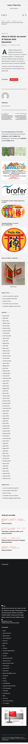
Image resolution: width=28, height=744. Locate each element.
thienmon (4, 45)
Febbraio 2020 (6, 473)
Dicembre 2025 (6, 328)
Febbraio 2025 (6, 350)
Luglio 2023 (5, 383)
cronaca (5, 655)
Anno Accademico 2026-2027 (10, 298)
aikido (4, 630)
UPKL (4, 695)
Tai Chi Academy (7, 688)
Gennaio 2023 (6, 398)
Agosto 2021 (6, 441)
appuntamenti (5, 519)
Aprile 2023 (5, 390)
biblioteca (5, 643)
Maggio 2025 (6, 343)
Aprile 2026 (5, 318)
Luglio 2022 (5, 413)
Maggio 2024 (6, 365)
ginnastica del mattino (8, 663)
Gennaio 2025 (6, 353)
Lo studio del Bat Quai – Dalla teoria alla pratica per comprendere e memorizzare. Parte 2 (20, 116)
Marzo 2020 (6, 471)
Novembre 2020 (7, 461)
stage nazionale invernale (9, 685)
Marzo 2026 (6, 320)
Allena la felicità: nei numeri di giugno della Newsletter (13, 541)
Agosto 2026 (6, 315)
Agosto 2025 (6, 338)
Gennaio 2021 (6, 458)
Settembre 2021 (7, 438)
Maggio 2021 (6, 448)
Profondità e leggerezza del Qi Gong (12, 306)
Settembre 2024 (7, 360)
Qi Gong (5, 680)
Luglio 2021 (5, 443)
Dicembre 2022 (6, 401)
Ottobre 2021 (6, 436)
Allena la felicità (7, 523)
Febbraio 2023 (6, 395)
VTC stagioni (6, 703)
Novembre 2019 (7, 478)
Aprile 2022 (5, 421)
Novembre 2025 (7, 330)
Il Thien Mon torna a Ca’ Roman (10, 303)
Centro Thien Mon (14, 5)
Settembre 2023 (7, 378)
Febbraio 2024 (6, 370)
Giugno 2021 (6, 446)
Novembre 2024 (7, 355)
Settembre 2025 (7, 335)
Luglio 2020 (5, 466)
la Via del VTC (5, 528)
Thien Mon (4, 520)
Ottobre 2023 (6, 375)
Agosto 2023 (6, 381)
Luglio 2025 (5, 340)
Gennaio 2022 (6, 428)
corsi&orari (5, 653)
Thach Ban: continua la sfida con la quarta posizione (12, 532)
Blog (4, 645)
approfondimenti (7, 633)
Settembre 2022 (7, 408)
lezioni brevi (6, 670)
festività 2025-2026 (8, 658)
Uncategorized (6, 693)
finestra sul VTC (7, 660)
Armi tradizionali (7, 638)
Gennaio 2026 (6, 325)
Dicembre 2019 (6, 476)
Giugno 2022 (6, 416)
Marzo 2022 (6, 423)
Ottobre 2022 (6, 406)
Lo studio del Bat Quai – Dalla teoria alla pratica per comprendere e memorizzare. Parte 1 (7, 116)
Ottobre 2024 (6, 358)
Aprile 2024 (5, 368)
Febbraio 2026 (6, 323)
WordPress (5, 740)
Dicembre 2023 (6, 373)
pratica (18, 528)
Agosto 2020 (6, 463)
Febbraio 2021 (6, 456)
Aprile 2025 (5, 345)
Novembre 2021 (7, 433)
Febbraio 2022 (6, 426)
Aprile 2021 (5, 451)
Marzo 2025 (6, 348)
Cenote (12, 738)
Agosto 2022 (6, 410)
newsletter (5, 33)
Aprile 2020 (5, 468)
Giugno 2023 (6, 386)
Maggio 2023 (6, 388)
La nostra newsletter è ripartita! (10, 296)
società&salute (6, 683)
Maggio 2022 (6, 418)
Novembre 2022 (7, 403)
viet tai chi (11, 520)
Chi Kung (5, 648)
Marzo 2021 (6, 453)
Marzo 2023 (6, 393)
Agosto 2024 (6, 363)
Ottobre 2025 (6, 333)
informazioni (13, 519)
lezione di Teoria (7, 301)
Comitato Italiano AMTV (9, 650)
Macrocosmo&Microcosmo (9, 673)
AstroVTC (5, 640)
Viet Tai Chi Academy (8, 700)
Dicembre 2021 (6, 431)
